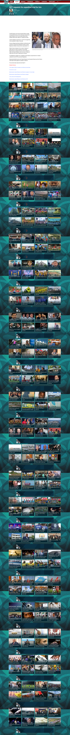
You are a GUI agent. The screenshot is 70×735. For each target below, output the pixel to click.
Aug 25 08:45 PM (12, 3)
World (37, 1)
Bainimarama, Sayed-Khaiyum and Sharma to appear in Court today (21, 72)
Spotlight (52, 1)
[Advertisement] (35, 23)
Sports (23, 1)
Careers (44, 1)
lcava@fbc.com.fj (15, 11)
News (17, 1)
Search (22, 3)
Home (11, 1)
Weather (18, 3)
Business (30, 1)
